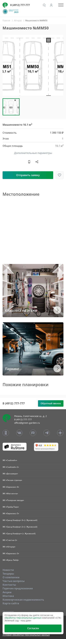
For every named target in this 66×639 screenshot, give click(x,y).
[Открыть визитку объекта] (29, 161)
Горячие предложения (18, 588)
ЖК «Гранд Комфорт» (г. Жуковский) (19, 533)
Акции (7, 592)
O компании (11, 577)
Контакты (9, 584)
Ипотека (8, 596)
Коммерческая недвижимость (23, 599)
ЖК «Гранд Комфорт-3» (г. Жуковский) (20, 520)
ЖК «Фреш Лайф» (11, 560)
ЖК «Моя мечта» (10, 493)
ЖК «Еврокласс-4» (11, 487)
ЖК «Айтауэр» (9, 546)
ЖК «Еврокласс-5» (11, 513)
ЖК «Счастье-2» (10, 540)
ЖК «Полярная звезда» (13, 500)
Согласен (33, 628)
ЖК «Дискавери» (10, 473)
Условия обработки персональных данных (26, 635)
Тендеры (8, 573)
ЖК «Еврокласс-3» (11, 553)
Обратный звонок (51, 403)
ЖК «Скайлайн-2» (11, 467)
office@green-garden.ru (27, 422)
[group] (33, 65)
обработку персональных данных (22, 617)
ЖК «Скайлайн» (10, 460)
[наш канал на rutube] (33, 433)
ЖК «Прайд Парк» (11, 506)
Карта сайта (11, 603)
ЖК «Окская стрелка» (12, 480)
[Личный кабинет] (51, 5)
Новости (8, 570)
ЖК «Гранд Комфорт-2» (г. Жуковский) (20, 526)
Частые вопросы (14, 581)
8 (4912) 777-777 (20, 5)
